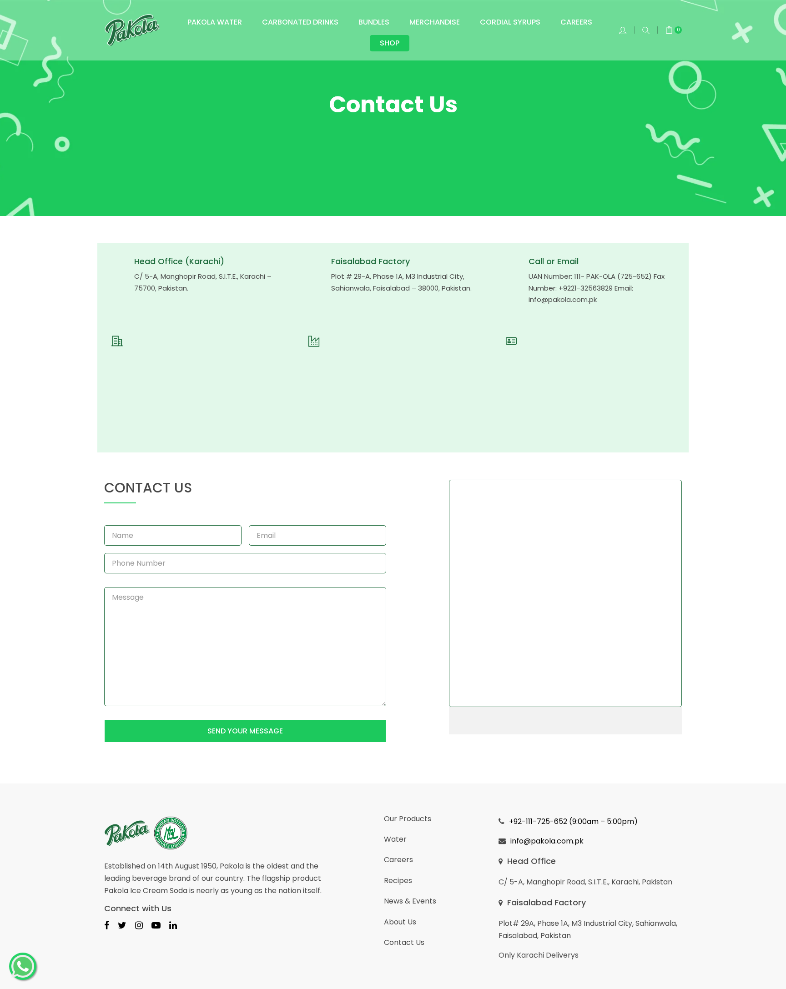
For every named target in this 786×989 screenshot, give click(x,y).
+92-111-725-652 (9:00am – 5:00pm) (573, 821)
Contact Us (404, 942)
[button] (646, 30)
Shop (389, 43)
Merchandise (434, 22)
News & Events (410, 901)
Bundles (373, 22)
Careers (576, 22)
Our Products (407, 818)
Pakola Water (214, 22)
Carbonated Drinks (300, 22)
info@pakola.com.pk (563, 299)
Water (395, 839)
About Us (400, 922)
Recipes (398, 880)
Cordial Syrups (510, 22)
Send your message (245, 731)
